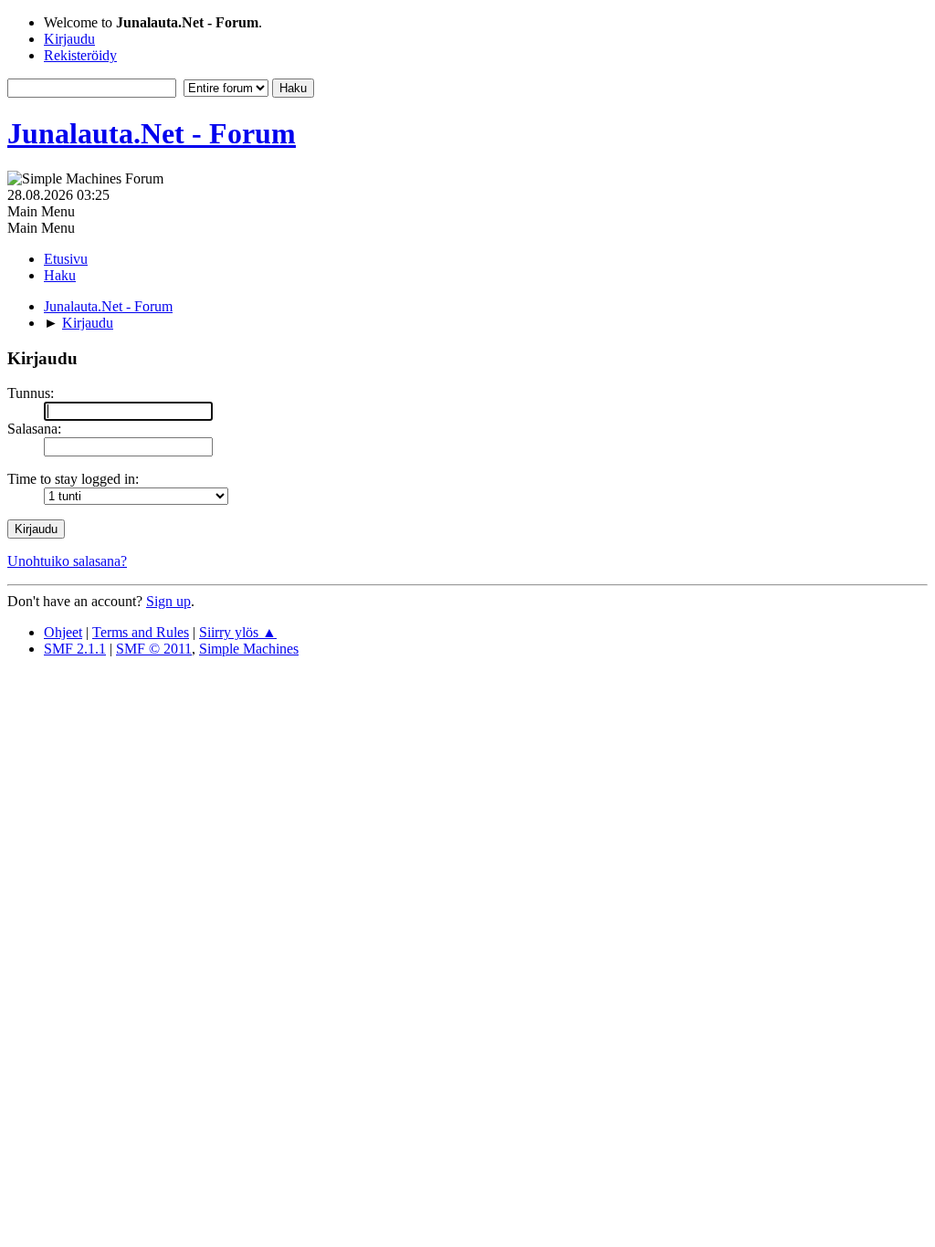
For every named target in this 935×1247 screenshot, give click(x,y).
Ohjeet (63, 632)
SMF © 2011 (154, 648)
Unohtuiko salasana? (67, 561)
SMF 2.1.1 (75, 648)
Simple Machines (249, 648)
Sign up (168, 601)
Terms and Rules (140, 632)
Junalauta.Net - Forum (151, 133)
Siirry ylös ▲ (238, 632)
